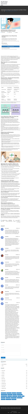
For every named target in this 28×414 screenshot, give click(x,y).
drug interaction (8, 397)
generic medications (13, 397)
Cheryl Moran (3, 32)
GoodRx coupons (10, 394)
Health (2, 365)
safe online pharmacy (3, 394)
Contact (19, 412)
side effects (14, 394)
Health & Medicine (4, 364)
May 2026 (3, 375)
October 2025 (3, 386)
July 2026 (3, 372)
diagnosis (17, 220)
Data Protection (15, 412)
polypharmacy (3, 397)
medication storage (19, 397)
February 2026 (3, 380)
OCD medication (14, 399)
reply (3, 357)
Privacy (11, 412)
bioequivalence (3, 399)
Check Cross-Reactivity (10, 46)
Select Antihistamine (4, 43)
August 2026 (3, 370)
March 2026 (3, 378)
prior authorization (8, 399)
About (8, 412)
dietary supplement (20, 394)
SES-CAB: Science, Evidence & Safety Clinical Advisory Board (4, 3)
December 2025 (4, 383)
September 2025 (4, 388)
